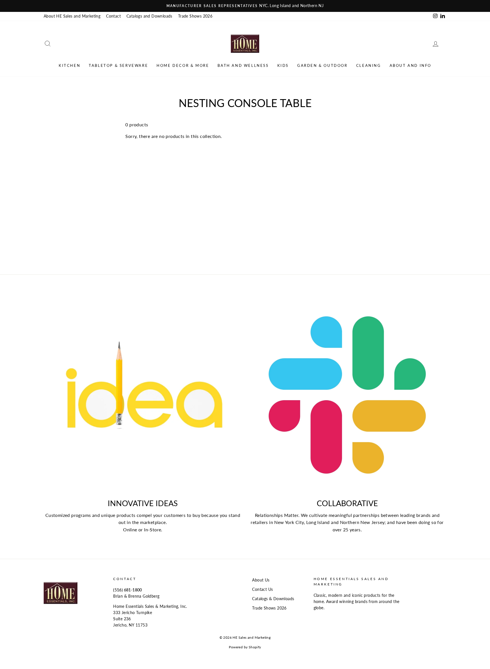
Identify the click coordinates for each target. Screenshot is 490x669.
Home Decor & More (183, 65)
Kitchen (69, 65)
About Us (260, 580)
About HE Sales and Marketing (72, 16)
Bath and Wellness (243, 65)
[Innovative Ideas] (143, 395)
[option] (245, 6)
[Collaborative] (347, 395)
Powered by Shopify (245, 647)
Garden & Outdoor (322, 65)
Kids (283, 65)
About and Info (410, 65)
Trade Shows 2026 (195, 16)
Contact (113, 16)
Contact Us (262, 589)
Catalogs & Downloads (273, 598)
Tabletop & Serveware (118, 65)
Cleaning (368, 65)
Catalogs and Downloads (149, 16)
